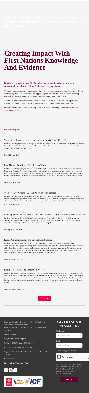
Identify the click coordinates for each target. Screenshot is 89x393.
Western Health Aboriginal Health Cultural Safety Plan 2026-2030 (35, 140)
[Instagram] (11, 370)
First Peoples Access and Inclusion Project (24, 269)
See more (44, 298)
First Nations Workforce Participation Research (26, 165)
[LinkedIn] (15, 370)
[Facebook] (6, 370)
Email (58, 341)
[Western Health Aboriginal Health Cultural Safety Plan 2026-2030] (44, 136)
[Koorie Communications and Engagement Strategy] (44, 236)
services (68, 108)
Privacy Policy (9, 359)
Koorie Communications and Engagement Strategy (28, 239)
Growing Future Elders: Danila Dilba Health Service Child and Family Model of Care (44, 214)
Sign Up (69, 380)
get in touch (16, 110)
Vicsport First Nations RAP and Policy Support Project (30, 192)
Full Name (60, 331)
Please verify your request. (66, 351)
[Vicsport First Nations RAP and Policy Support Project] (44, 189)
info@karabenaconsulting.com (15, 339)
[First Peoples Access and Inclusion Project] (44, 266)
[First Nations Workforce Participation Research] (44, 161)
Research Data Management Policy (16, 363)
